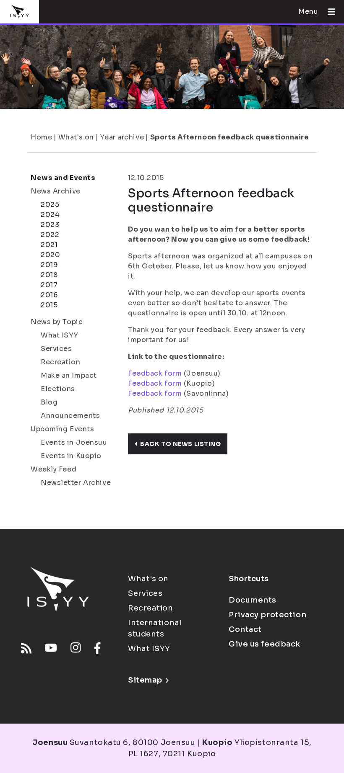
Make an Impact (69, 375)
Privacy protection (267, 614)
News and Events (63, 177)
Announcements (70, 415)
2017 (49, 285)
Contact (245, 629)
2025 (50, 204)
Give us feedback (264, 644)
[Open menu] (328, 11)
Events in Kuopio (71, 455)
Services (56, 348)
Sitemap (145, 680)
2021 (49, 244)
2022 (50, 234)
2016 (49, 295)
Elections (58, 388)
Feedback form (155, 373)
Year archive (122, 137)
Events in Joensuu (74, 442)
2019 (49, 264)
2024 (50, 214)
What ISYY (59, 335)
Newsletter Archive (76, 482)
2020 (50, 254)
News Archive (56, 191)
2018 (49, 275)
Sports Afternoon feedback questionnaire (229, 137)
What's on (76, 137)
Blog (49, 402)
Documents (252, 600)
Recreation (61, 362)
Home (41, 137)
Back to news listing (180, 444)
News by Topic (57, 321)
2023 (50, 224)
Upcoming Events (62, 429)
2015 (49, 305)
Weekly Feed (53, 469)
